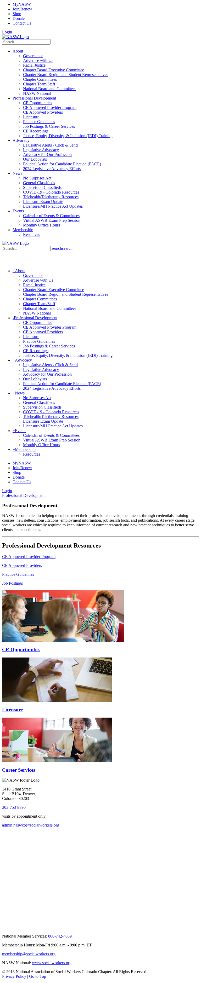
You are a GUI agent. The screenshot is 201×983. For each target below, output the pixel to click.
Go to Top (37, 976)
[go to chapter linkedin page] (19, 927)
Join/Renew (22, 9)
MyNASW (22, 4)
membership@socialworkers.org (28, 954)
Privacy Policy (14, 976)
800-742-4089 (60, 936)
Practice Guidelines (18, 574)
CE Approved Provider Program (28, 556)
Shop (17, 13)
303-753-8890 (14, 807)
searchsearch (62, 248)
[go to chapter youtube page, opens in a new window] (141, 927)
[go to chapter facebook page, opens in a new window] (31, 927)
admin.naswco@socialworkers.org (30, 825)
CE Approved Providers (22, 565)
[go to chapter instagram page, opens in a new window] (82, 927)
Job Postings (12, 583)
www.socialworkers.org (51, 963)
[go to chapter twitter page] (5, 927)
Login (7, 32)
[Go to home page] (15, 36)
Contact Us (22, 23)
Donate (19, 18)
